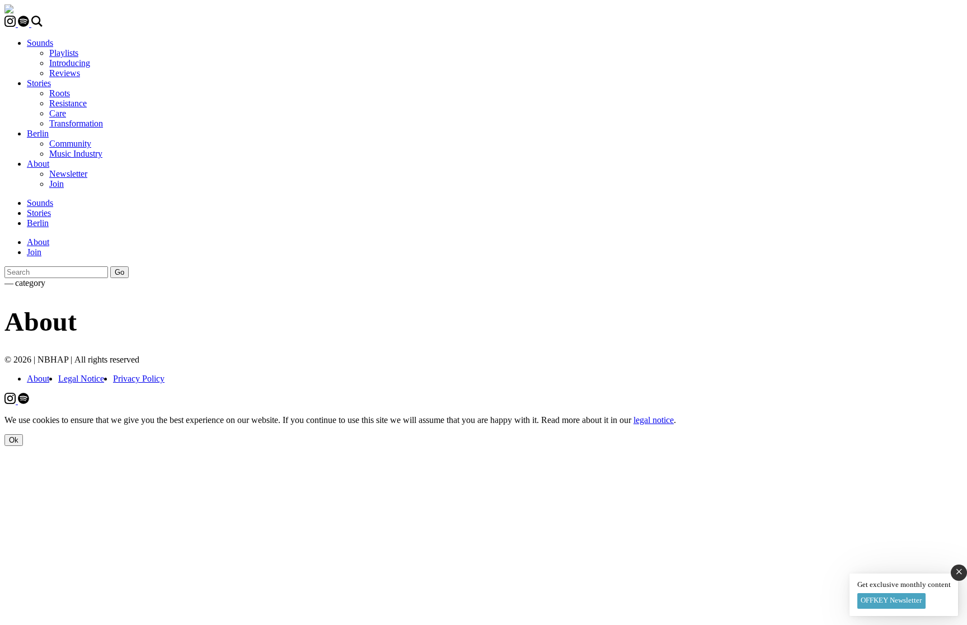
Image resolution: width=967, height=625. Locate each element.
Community (70, 143)
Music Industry (75, 153)
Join (56, 184)
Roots (59, 93)
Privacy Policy (139, 378)
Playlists (63, 53)
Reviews (64, 73)
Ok (13, 440)
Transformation (76, 123)
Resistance (68, 103)
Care (57, 113)
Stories (39, 83)
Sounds (40, 43)
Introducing (69, 63)
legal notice (653, 420)
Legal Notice (81, 378)
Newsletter (68, 173)
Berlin (38, 133)
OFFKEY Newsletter (891, 600)
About (38, 163)
